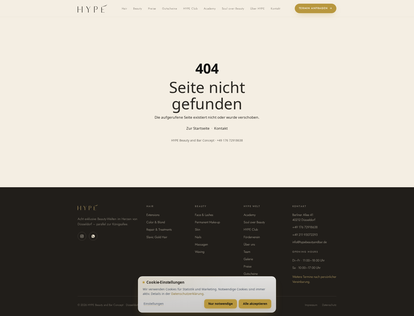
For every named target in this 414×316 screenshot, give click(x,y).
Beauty (137, 8)
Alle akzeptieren (255, 304)
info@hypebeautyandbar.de (309, 242)
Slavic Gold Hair (156, 237)
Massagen (201, 244)
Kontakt (275, 8)
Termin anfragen (315, 8)
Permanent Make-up (207, 222)
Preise (152, 8)
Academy (210, 8)
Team (247, 251)
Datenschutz (329, 305)
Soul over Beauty (233, 8)
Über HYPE (257, 8)
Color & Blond (155, 222)
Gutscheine (169, 8)
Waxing (199, 251)
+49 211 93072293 (305, 234)
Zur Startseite (198, 128)
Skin (197, 229)
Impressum (311, 305)
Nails (198, 237)
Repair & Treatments (159, 229)
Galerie (248, 259)
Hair (124, 8)
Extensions (153, 214)
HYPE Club (190, 8)
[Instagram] (82, 236)
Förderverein (252, 237)
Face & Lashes (204, 214)
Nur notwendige (220, 304)
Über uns (249, 244)
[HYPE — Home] (92, 8)
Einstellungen (154, 304)
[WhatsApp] (93, 236)
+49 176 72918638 (305, 227)
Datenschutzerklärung (187, 294)
